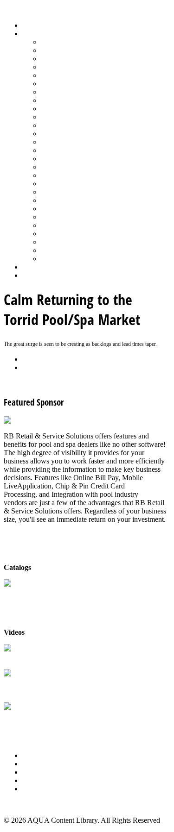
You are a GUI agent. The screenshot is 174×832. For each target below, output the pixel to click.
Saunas (51, 192)
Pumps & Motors (66, 159)
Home (31, 25)
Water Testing (61, 234)
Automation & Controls (75, 59)
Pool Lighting (61, 150)
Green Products (63, 92)
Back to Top (22, 804)
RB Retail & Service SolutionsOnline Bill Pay (48, 720)
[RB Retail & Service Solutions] (52, 420)
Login (31, 275)
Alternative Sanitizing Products (86, 42)
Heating (52, 100)
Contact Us (38, 780)
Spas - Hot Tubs (64, 217)
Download (37, 367)
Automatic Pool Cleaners (77, 50)
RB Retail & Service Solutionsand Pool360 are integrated (48, 686)
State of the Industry (70, 225)
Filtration (54, 84)
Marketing (56, 242)
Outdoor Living (64, 259)
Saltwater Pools (63, 250)
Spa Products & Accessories (82, 209)
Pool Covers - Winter (72, 142)
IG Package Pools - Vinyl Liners (88, 109)
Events (32, 772)
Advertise (36, 764)
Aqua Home (40, 267)
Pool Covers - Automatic (77, 134)
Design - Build (62, 67)
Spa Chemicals (62, 200)
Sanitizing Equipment (72, 184)
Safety (50, 175)
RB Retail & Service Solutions (48, 657)
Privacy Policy (43, 789)
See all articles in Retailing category (56, 383)
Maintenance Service (71, 117)
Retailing (54, 167)
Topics (32, 34)
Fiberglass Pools (65, 75)
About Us (36, 755)
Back (30, 359)
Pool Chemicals (64, 125)
